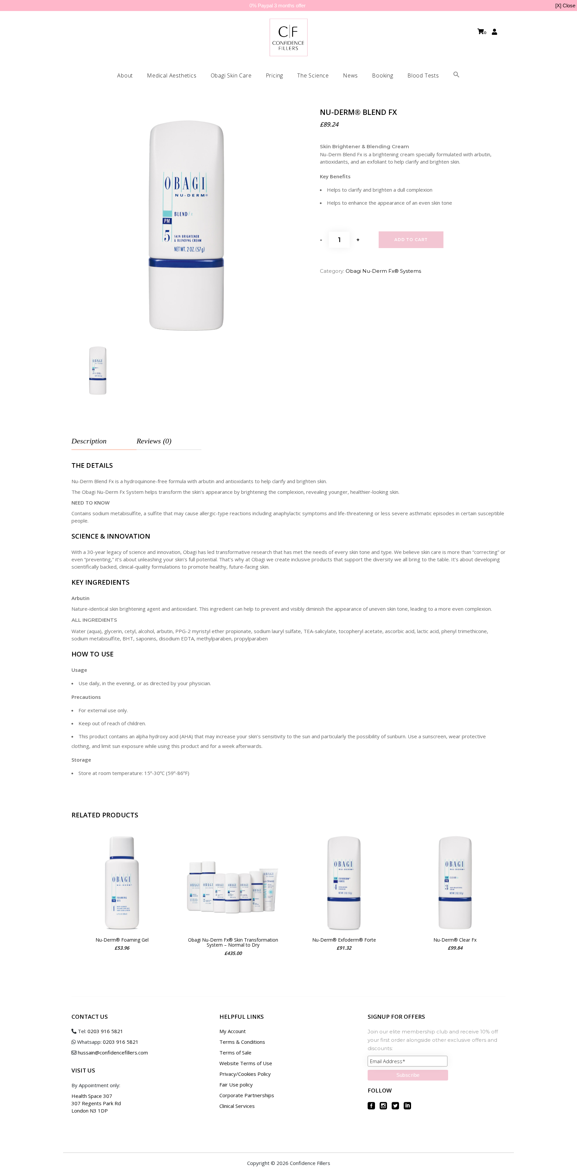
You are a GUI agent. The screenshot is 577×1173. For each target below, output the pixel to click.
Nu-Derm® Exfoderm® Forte (344, 940)
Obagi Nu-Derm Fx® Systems (383, 271)
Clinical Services (237, 1106)
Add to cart (411, 239)
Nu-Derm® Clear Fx (454, 940)
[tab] (104, 441)
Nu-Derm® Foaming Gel (122, 940)
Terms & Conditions (242, 1041)
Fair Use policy (236, 1084)
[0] (480, 31)
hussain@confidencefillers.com (113, 1052)
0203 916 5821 (105, 1031)
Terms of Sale (235, 1052)
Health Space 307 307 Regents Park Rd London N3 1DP (96, 1103)
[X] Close (565, 5)
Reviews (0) (154, 441)
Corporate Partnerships (246, 1095)
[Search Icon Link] (456, 75)
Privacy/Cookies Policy (245, 1073)
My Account (232, 1031)
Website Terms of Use (245, 1063)
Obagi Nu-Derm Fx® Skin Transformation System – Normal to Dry (233, 942)
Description (89, 441)
